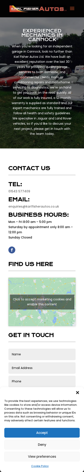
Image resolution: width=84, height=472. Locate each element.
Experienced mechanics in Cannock (42, 35)
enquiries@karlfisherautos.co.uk (33, 206)
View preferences (42, 456)
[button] (77, 392)
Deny (42, 444)
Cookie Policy (40, 466)
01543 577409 (19, 191)
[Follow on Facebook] (11, 249)
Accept (42, 432)
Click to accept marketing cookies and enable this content (42, 301)
